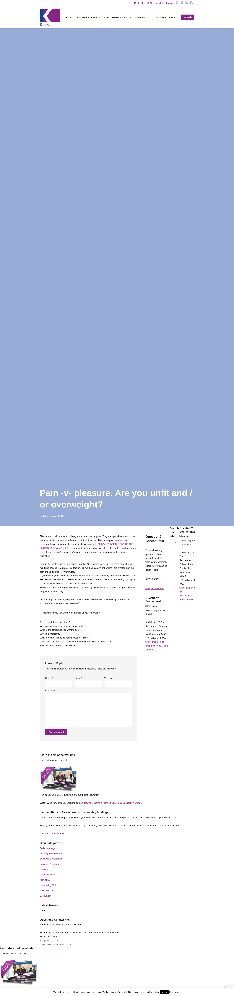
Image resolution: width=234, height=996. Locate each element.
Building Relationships (51, 853)
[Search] (176, 542)
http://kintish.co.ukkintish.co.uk (55, 944)
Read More (174, 992)
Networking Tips (48, 890)
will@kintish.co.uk (164, 3)
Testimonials (159, 17)
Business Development (51, 858)
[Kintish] (50, 17)
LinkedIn (44, 869)
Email (78, 678)
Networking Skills (48, 885)
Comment (51, 690)
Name (49, 678)
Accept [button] (164, 992)
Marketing (45, 880)
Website (108, 678)
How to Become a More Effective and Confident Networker (113, 803)
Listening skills (47, 874)
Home (69, 17)
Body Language (47, 848)
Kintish (45, 516)
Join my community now (52, 833)
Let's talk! (188, 17)
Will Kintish (45, 896)
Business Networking (50, 864)
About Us (173, 17)
